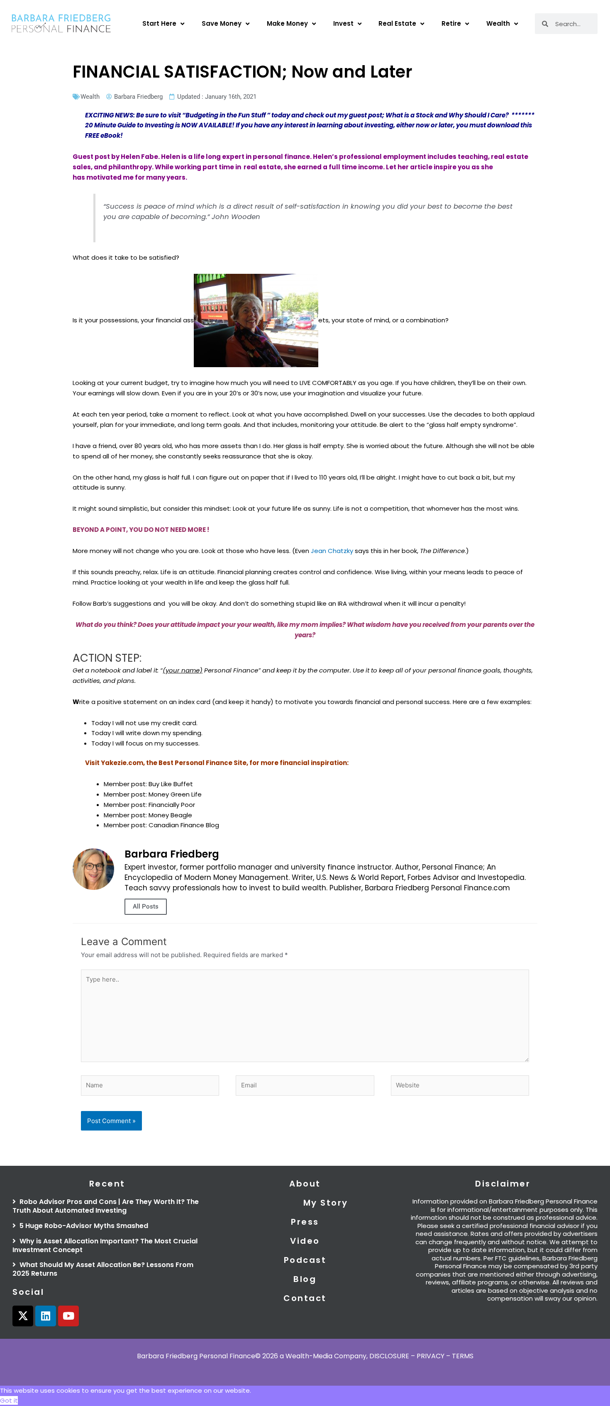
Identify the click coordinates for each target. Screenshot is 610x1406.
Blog (304, 1279)
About (305, 1183)
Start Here (159, 23)
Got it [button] (9, 1400)
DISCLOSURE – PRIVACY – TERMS (421, 1356)
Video (305, 1241)
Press (305, 1222)
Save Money (222, 23)
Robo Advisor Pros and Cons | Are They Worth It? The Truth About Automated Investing (105, 1206)
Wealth (498, 23)
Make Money (287, 23)
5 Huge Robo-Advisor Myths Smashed (83, 1226)
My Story (325, 1203)
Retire (451, 23)
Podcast (305, 1260)
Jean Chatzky (332, 550)
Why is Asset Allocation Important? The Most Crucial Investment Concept (105, 1245)
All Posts (146, 906)
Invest (343, 23)
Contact (305, 1298)
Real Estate (397, 23)
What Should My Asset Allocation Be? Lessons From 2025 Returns (102, 1269)
